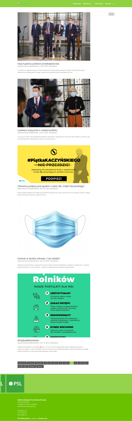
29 (49, 363)
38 (83, 363)
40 (19, 366)
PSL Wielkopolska (24, 418)
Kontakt (108, 3)
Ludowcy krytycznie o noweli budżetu (37, 130)
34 (67, 363)
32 (60, 363)
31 (56, 363)
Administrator (34, 66)
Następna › (32, 366)
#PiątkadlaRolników (28, 340)
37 (79, 363)
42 (26, 366)
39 (86, 363)
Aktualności (77, 3)
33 (64, 363)
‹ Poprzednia (39, 363)
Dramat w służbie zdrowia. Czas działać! (39, 258)
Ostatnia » (40, 366)
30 (52, 363)
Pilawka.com (42, 418)
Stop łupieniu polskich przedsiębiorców (38, 63)
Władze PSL (87, 3)
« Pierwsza (30, 363)
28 (45, 363)
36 (75, 363)
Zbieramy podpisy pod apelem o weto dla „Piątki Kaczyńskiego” (51, 186)
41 (23, 366)
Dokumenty (99, 3)
